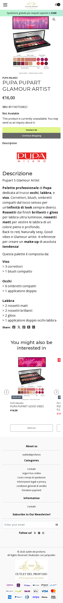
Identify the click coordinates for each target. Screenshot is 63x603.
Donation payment (31, 490)
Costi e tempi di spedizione (31, 477)
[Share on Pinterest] (23, 327)
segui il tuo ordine (31, 473)
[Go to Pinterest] (39, 533)
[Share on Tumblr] (28, 327)
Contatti (31, 468)
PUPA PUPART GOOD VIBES (27, 406)
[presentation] (6, 392)
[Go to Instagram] (43, 533)
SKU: (5, 107)
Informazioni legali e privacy (31, 481)
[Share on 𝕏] (19, 327)
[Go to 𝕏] (35, 533)
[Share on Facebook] (13, 327)
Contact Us (31, 130)
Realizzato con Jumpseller (41, 555)
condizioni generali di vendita (31, 485)
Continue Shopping (31, 135)
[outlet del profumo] (31, 5)
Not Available (10, 113)
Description (9, 143)
